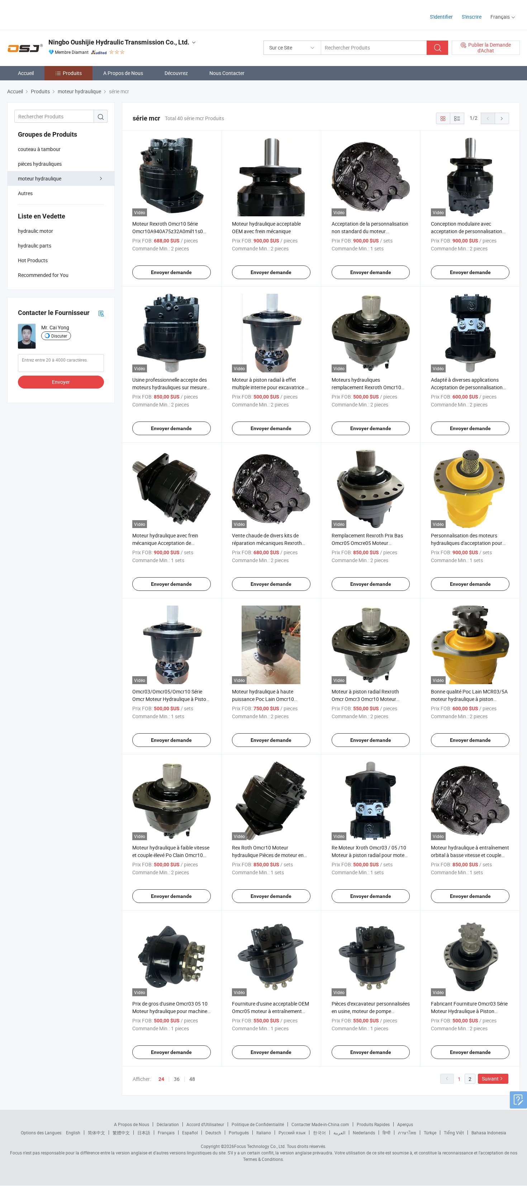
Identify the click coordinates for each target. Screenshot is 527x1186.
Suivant (490, 1078)
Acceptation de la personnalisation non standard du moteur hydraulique (370, 231)
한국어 (319, 1132)
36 (177, 1079)
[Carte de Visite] (101, 313)
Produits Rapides (373, 1124)
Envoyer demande (171, 272)
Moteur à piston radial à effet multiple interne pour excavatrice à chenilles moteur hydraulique (270, 387)
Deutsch (213, 1132)
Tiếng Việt (454, 1132)
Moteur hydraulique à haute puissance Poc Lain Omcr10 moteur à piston (263, 699)
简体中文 (96, 1132)
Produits (72, 73)
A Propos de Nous (123, 73)
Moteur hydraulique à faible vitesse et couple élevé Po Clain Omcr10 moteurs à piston (170, 855)
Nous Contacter (226, 73)
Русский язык (292, 1132)
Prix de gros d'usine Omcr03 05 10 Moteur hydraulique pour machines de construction (171, 1011)
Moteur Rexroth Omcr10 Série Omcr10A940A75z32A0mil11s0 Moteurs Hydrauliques (167, 231)
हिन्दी (386, 1132)
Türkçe (430, 1132)
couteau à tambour (39, 149)
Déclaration (168, 1124)
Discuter (59, 336)
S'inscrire (471, 16)
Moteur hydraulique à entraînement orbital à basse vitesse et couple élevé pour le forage (470, 855)
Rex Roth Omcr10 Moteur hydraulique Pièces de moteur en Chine (268, 855)
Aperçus (405, 1124)
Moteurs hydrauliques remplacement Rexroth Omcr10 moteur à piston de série (366, 387)
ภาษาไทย (407, 1132)
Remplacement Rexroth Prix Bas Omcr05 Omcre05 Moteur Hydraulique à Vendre (367, 543)
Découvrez (176, 73)
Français (166, 1132)
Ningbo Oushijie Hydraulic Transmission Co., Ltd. (118, 42)
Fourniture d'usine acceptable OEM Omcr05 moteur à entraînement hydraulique (270, 1011)
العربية (339, 1132)
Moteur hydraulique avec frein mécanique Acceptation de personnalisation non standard (166, 543)
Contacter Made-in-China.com (320, 1124)
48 (192, 1079)
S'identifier (441, 16)
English (73, 1132)
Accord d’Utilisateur (205, 1124)
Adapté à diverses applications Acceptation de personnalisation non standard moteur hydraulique (468, 387)
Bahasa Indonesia (488, 1132)
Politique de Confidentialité (258, 1124)
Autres (25, 193)
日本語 (143, 1132)
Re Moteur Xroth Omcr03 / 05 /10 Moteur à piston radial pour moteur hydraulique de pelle (370, 855)
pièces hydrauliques (40, 163)
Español (190, 1132)
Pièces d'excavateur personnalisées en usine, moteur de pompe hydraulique (371, 1011)
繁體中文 (121, 1132)
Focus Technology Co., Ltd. (260, 1146)
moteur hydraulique (39, 178)
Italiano (263, 1132)
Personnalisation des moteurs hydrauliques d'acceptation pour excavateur (466, 543)
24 (161, 1079)
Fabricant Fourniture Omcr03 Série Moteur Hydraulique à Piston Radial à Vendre (469, 1011)
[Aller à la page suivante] (502, 118)
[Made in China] (53, 14)
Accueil (26, 73)
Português (239, 1132)
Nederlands (364, 1132)
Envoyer (61, 381)
